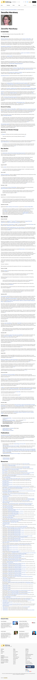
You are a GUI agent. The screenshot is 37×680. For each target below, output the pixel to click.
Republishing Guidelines (29, 654)
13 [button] (32, 75)
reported (10, 97)
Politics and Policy (16, 657)
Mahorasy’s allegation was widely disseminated (9, 359)
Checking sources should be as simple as (14, 509)
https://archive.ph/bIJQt (23, 526)
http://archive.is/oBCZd (15, 591)
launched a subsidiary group (12, 88)
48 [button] (21, 291)
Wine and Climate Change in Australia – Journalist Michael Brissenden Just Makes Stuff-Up (20, 503)
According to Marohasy (7, 115)
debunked (11, 284)
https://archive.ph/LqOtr (5, 523)
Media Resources (28, 655)
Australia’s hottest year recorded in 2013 (12, 561)
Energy (14, 650)
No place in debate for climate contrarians (12, 541)
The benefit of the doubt (6, 492)
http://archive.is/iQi (23, 553)
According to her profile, (6, 435)
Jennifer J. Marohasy (4, 38)
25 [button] (27, 121)
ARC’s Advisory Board (6, 526)
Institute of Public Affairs (26, 38)
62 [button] (28, 361)
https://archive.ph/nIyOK (14, 521)
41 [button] (11, 229)
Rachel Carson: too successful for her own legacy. (11, 453)
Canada (14, 661)
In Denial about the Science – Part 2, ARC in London (10, 522)
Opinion (14, 663)
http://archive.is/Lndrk (17, 529)
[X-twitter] (25, 2)
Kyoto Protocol (25, 213)
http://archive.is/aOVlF (5, 481)
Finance (14, 662)
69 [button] (9, 376)
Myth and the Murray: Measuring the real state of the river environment (17, 474)
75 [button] (20, 394)
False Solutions (15, 658)
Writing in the (5, 174)
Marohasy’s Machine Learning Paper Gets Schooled (11, 558)
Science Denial (15, 651)
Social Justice (15, 654)
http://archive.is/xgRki (11, 515)
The (2, 91)
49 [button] (11, 301)
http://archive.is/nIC (5, 496)
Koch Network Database (4, 660)
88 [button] (23, 438)
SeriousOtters (5, 677)
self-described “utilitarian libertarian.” (16, 63)
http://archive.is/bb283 (18, 555)
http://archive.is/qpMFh (26, 463)
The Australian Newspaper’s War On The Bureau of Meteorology (16, 563)
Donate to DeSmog (28, 658)
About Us (26, 650)
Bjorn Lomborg (9, 206)
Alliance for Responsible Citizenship (13, 222)
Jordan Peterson (11, 224)
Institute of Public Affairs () (18, 68)
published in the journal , (11, 298)
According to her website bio (6, 46)
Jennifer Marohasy (16, 300)
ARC (2, 224)
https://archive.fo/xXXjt (5, 502)
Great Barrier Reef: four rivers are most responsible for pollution (13, 468)
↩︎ (29, 463)
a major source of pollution (25, 52)
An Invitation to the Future (6, 524)
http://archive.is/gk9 (12, 465)
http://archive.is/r (15, 551)
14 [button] (11, 80)
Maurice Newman (8, 301)
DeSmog (8, 2)
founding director (9, 83)
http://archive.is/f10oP (10, 562)
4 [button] (5, 50)
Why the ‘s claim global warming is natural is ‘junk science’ (16, 554)
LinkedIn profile (9, 56)
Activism (14, 659)
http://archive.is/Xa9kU (19, 519)
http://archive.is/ (23, 471)
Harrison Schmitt (4, 188)
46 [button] (13, 284)
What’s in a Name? (5, 578)
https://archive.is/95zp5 (26, 500)
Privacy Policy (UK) (28, 662)
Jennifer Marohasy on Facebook (8, 428)
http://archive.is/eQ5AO (7, 477)
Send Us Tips (27, 657)
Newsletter (27, 670)
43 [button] (27, 274)
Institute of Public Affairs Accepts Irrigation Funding (13, 478)
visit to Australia (15, 206)
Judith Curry (21, 300)
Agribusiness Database (4, 659)
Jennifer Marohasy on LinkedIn (8, 430)
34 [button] (16, 192)
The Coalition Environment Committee (10, 476)
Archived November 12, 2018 (6, 564)
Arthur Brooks (31, 224)
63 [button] (29, 361)
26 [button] (28, 121)
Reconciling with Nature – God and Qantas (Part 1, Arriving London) (12, 520)
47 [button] (10, 287)
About (3, 463)
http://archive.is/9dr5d (18, 571)
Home (3, 471)
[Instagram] (31, 671)
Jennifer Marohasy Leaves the (7, 495)
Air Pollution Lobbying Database (4, 662)
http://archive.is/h (28, 504)
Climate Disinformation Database (11, 9)
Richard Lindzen (22, 249)
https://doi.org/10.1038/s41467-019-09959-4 (24, 544)
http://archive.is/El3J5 (10, 506)
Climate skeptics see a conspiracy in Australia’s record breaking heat (17, 574)
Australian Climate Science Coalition (26, 388)
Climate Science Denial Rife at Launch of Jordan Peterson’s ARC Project (16, 527)
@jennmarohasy (5, 429)
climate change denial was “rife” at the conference (16, 227)
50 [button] (12, 301)
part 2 (14, 221)
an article (3, 187)
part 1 (10, 221)
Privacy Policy (27, 661)
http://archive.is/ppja (27, 479)
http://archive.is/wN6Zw (15, 469)
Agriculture (15, 655)
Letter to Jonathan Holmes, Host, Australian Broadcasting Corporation (19, 590)
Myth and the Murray (29, 69)
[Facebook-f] (24, 2)
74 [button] (14, 392)
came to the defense (8, 323)
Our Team (26, 651)
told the (20, 102)
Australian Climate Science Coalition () (28, 88)
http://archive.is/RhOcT (18, 564)
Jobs (26, 659)
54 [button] (12, 330)
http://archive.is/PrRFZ (7, 579)
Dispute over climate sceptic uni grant (8, 501)
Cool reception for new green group (7, 480)
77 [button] (3, 408)
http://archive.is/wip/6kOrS (23, 536)
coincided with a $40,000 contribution (15, 72)
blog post (4, 134)
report (6, 378)
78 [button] (4, 408)
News (2, 650)
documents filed (11, 84)
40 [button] (25, 225)
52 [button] (5, 312)
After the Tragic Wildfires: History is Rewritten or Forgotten (16, 528)
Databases (3, 9)
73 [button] (31, 389)
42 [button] (8, 271)
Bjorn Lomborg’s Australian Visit (12, 518)
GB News (9, 229)
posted (5, 270)
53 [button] (7, 318)
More (25, 5)
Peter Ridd (28, 85)
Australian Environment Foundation (21, 83)
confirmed (13, 92)
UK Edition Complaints (29, 663)
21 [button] (23, 104)
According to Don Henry (5, 75)
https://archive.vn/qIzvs (5, 542)
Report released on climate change (7, 505)
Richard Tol (26, 300)
